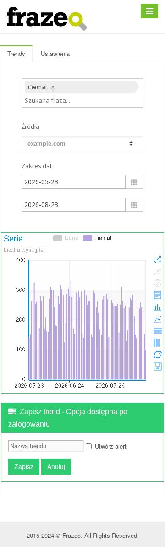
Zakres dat (37, 166)
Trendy (16, 53)
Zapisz (23, 466)
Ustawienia (55, 53)
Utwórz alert (110, 446)
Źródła (30, 126)
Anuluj (56, 466)
